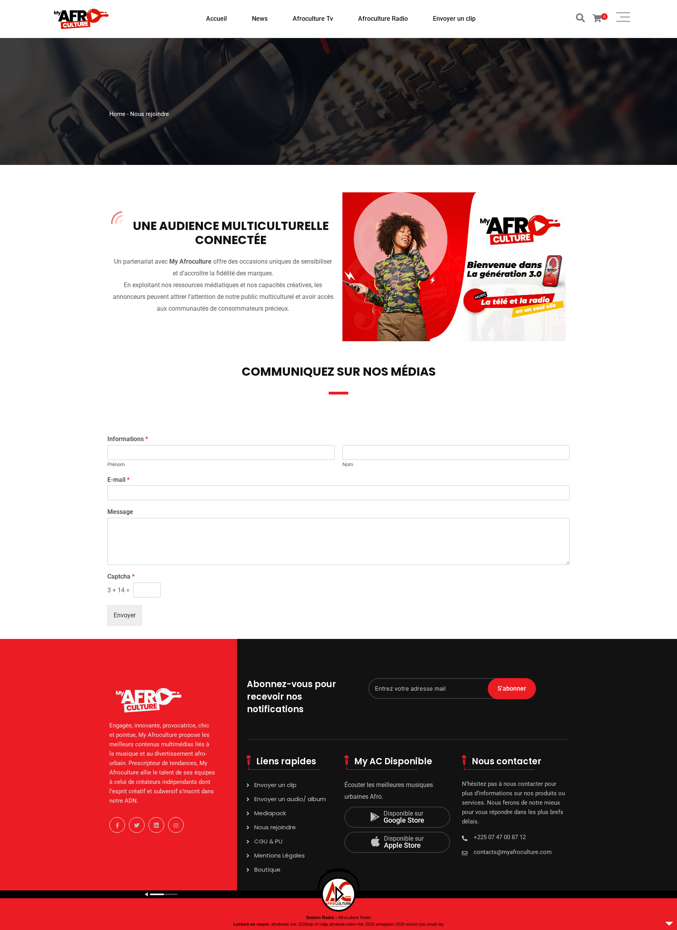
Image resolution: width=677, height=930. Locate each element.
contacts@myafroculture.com (513, 852)
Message (120, 512)
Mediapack (270, 813)
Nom (347, 464)
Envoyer (125, 615)
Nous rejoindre (275, 827)
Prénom (116, 464)
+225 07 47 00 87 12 (500, 837)
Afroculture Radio (383, 18)
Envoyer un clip (454, 18)
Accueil (216, 18)
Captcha (121, 576)
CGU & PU (268, 841)
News (260, 18)
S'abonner (512, 688)
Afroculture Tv (313, 18)
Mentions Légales (279, 855)
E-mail (118, 479)
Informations (127, 439)
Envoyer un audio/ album (290, 799)
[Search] (580, 18)
